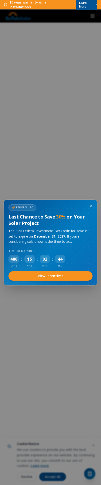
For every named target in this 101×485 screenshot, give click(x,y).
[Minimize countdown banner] (91, 206)
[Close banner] (96, 4)
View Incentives (50, 276)
